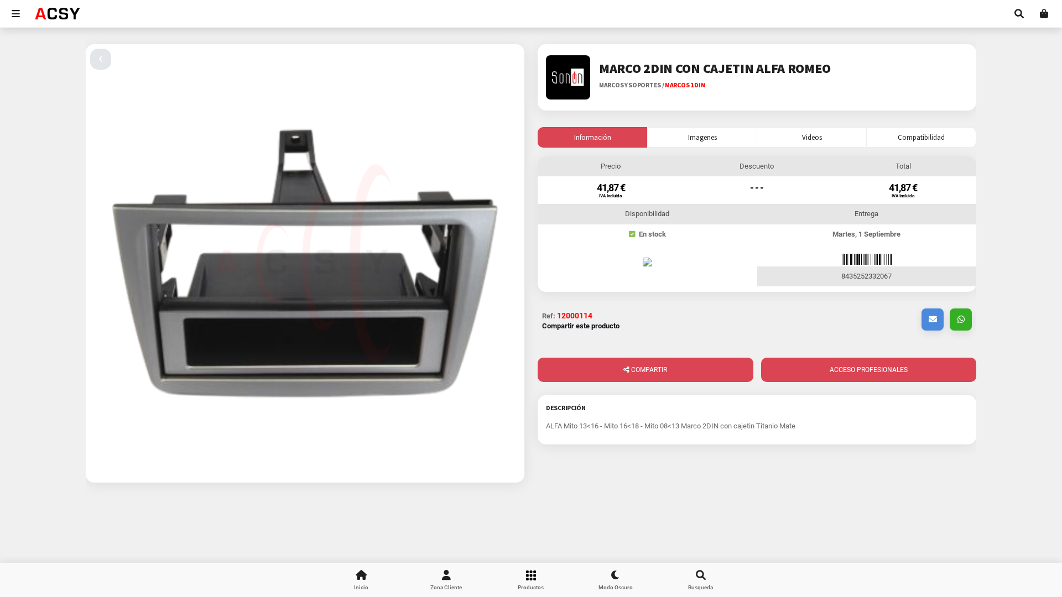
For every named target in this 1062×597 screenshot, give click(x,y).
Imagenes (702, 137)
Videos (812, 137)
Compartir (648, 370)
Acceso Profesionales (869, 370)
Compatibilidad (921, 137)
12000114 (574, 315)
